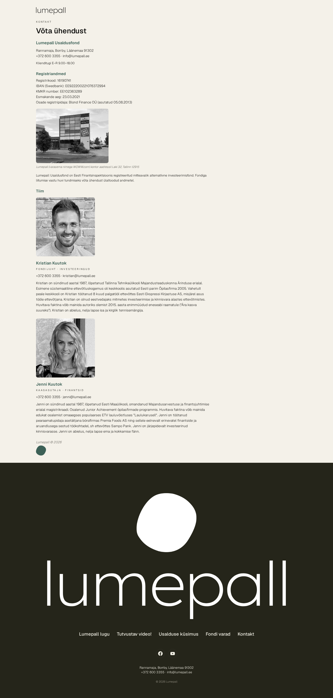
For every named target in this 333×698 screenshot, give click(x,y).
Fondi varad (218, 634)
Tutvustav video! (134, 634)
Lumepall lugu (94, 634)
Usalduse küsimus (178, 634)
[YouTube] (172, 653)
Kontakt (246, 634)
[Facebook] (160, 653)
